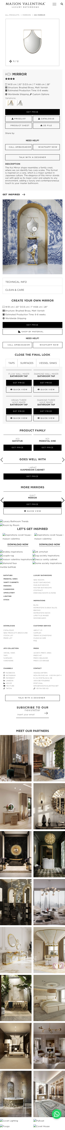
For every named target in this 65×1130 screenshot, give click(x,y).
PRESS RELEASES (40, 658)
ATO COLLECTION (11, 648)
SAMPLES (37, 633)
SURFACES (7, 658)
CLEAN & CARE (39, 638)
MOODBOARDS (39, 618)
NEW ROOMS (38, 580)
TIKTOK (8, 688)
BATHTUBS (7, 575)
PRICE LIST (7, 638)
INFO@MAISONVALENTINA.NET (46, 686)
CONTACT (37, 668)
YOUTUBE (9, 686)
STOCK (6, 600)
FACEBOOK (10, 673)
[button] (59, 237)
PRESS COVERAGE (41, 660)
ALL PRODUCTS (12, 15)
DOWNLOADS (9, 626)
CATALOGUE (8, 630)
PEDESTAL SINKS (10, 579)
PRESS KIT (37, 655)
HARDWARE (8, 660)
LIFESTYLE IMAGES (41, 615)
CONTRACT (38, 590)
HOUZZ (8, 683)
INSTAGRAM (10, 675)
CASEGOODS (8, 589)
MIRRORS (27, 15)
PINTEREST (10, 678)
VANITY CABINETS (11, 582)
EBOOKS (37, 610)
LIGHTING (7, 596)
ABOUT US (37, 630)
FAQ (35, 640)
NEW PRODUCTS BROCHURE (15, 633)
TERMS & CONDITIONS (42, 635)
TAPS (5, 655)
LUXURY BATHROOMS (42, 575)
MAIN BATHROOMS (41, 585)
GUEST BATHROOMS (41, 582)
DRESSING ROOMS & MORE (44, 593)
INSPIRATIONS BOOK (41, 613)
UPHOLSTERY (9, 593)
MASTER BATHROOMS (42, 587)
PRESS (36, 648)
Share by (9, 133)
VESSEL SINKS (9, 653)
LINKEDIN (9, 680)
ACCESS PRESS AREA (42, 653)
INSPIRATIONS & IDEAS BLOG (45, 607)
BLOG (35, 605)
